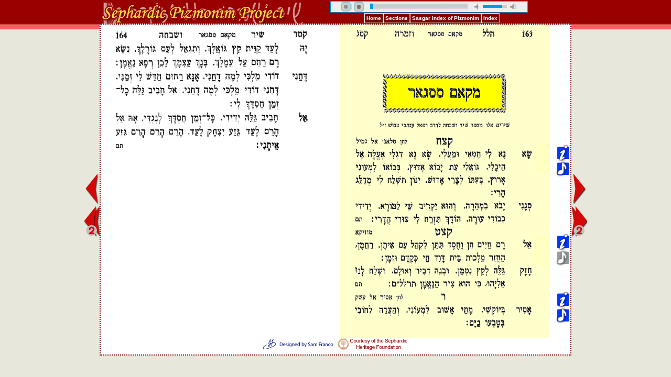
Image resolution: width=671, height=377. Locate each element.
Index (490, 18)
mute (477, 6)
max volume (513, 6)
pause (346, 7)
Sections (396, 18)
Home (373, 18)
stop (359, 7)
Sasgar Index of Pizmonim (445, 18)
